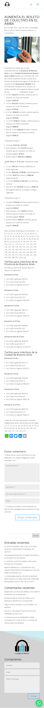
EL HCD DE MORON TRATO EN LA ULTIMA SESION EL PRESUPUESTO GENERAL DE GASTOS (20, 549)
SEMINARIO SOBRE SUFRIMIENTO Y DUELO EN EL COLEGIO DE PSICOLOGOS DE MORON (20, 620)
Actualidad (34, 28)
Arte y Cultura (9, 30)
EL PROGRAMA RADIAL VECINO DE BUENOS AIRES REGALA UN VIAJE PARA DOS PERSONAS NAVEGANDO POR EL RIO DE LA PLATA (21, 579)
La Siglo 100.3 (12, 28)
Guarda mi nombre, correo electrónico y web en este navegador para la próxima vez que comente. (21, 509)
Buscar (35, 536)
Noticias (30, 30)
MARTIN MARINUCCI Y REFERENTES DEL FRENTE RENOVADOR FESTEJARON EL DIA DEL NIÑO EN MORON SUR (22, 570)
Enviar (33, 696)
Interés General (20, 30)
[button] (39, 703)
